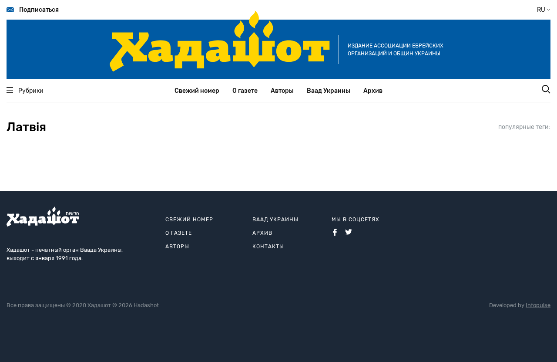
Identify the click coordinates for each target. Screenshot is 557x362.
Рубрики (31, 91)
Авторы (282, 91)
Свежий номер (196, 91)
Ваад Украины (328, 91)
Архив (373, 91)
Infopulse (538, 305)
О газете (245, 91)
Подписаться (39, 10)
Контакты (268, 247)
